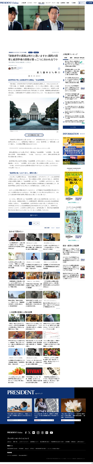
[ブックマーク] (59, 69)
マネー (35, 2)
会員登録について (34, 441)
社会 (58, 2)
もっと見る (73, 127)
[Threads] (42, 432)
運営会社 (73, 441)
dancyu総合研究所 (22, 455)
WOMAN (21, 448)
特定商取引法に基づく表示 (57, 441)
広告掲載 (67, 441)
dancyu (26, 448)
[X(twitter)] (29, 432)
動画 (68, 2)
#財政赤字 (36, 52)
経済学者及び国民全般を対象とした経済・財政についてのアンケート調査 (34, 148)
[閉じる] (92, 463)
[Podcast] (46, 432)
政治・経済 (41, 2)
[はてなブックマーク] (33, 432)
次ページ (38, 76)
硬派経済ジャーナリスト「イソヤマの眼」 (18, 52)
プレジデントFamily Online (53, 448)
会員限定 (63, 2)
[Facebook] (25, 433)
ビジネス (29, 2)
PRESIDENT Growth (12, 448)
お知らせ (9, 441)
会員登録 (90, 2)
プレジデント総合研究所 (12, 455)
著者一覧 (15, 441)
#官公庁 (30, 52)
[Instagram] (38, 432)
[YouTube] (51, 432)
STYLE (32, 448)
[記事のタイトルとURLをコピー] (53, 72)
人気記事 (23, 2)
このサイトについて (23, 441)
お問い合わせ (80, 441)
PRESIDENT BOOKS (41, 448)
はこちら (73, 202)
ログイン (83, 2)
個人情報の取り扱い (44, 441)
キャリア (48, 2)
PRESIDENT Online (12, 65)
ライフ (53, 2)
